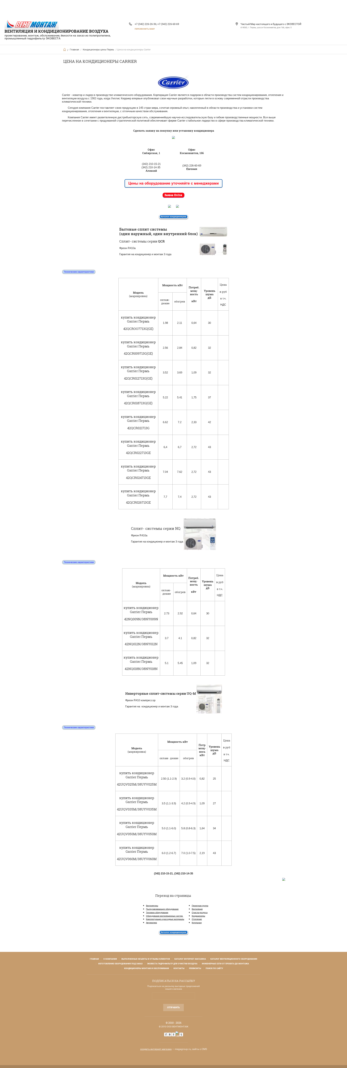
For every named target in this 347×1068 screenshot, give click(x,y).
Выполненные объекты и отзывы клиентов (145, 959)
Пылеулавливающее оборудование (162, 909)
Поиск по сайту (214, 968)
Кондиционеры (198, 916)
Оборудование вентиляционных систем (164, 916)
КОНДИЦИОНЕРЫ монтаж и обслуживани (146, 968)
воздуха (203, 912)
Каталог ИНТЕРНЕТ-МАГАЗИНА (190, 959)
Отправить (173, 1007)
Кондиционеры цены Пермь (98, 49)
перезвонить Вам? (145, 29)
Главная (74, 49)
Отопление (197, 919)
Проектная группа (200, 906)
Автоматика (151, 923)
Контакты (179, 968)
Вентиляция (197, 909)
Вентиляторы (152, 906)
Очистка (196, 912)
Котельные (197, 923)
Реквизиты (195, 968)
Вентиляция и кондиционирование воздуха (56, 31)
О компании (110, 959)
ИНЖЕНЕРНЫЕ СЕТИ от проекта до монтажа (225, 964)
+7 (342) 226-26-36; (146, 24)
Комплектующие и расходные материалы (165, 919)
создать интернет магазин (156, 1049)
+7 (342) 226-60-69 (168, 24)
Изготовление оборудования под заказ (120, 964)
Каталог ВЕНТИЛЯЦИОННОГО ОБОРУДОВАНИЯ (233, 959)
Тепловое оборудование (157, 912)
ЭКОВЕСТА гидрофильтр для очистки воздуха (172, 964)
